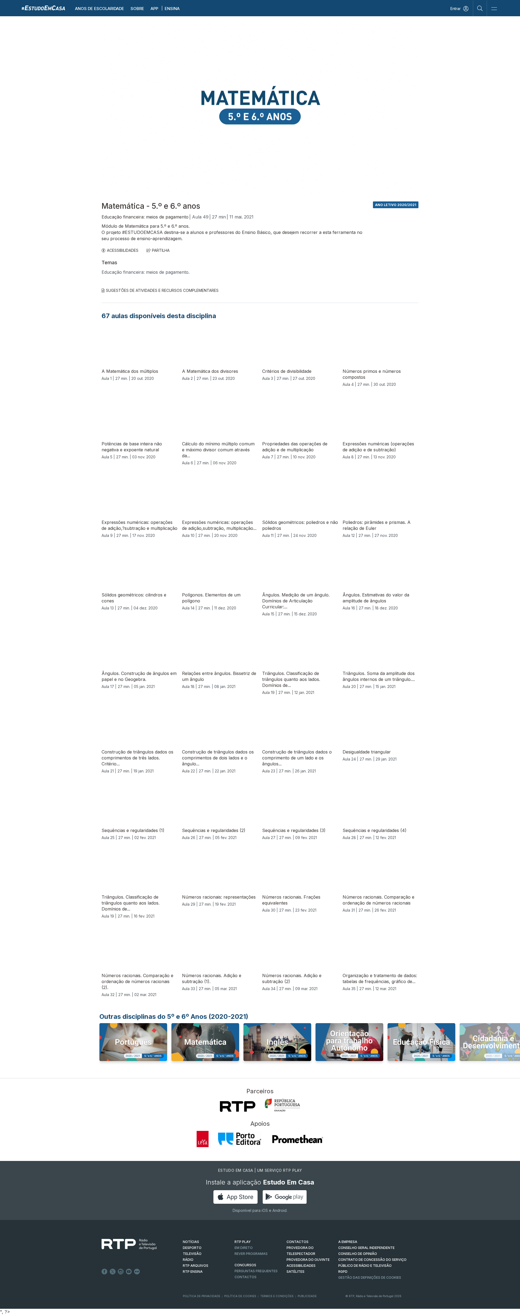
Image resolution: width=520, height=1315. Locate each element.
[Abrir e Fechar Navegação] (494, 9)
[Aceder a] (133, 1047)
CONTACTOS (297, 1242)
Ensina (172, 8)
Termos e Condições (277, 1296)
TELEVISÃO (192, 1254)
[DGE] (282, 1105)
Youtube (129, 1272)
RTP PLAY (243, 1242)
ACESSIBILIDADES (122, 250)
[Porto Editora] (239, 1139)
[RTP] (237, 1106)
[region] (260, 107)
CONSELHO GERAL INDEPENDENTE (366, 1248)
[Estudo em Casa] (43, 7)
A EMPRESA (347, 1242)
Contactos (245, 1277)
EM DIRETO (244, 1248)
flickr (137, 1272)
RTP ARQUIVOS (195, 1266)
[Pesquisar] (480, 8)
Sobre (137, 8)
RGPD (342, 1272)
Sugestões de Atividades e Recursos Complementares (162, 290)
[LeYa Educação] (203, 1139)
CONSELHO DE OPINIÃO (357, 1254)
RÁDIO (188, 1260)
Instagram (121, 1272)
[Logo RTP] (125, 1244)
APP (154, 8)
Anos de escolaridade (99, 8)
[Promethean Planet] (297, 1139)
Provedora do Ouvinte (308, 1260)
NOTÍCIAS (191, 1242)
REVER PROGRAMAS (251, 1254)
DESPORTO (192, 1248)
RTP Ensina (193, 1272)
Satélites (295, 1272)
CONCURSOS (245, 1265)
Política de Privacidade (201, 1296)
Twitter (113, 1272)
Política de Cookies (240, 1296)
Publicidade (307, 1296)
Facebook (105, 1272)
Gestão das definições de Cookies (369, 1277)
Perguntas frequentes (256, 1271)
